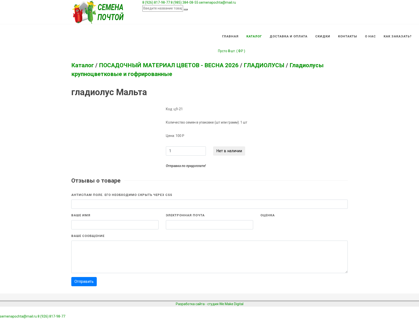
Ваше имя (80, 215)
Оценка (267, 215)
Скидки (322, 36)
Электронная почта (185, 215)
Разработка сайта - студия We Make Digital (209, 304)
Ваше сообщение (88, 236)
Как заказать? (398, 36)
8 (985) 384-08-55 (184, 2)
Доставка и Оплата (288, 36)
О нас (370, 36)
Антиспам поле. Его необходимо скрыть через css (121, 195)
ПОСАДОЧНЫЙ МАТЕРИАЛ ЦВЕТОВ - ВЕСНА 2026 (169, 65)
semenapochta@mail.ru (217, 2)
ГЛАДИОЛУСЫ (264, 65)
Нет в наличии (229, 151)
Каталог (254, 36)
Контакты (347, 36)
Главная (230, 36)
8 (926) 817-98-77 (156, 2)
